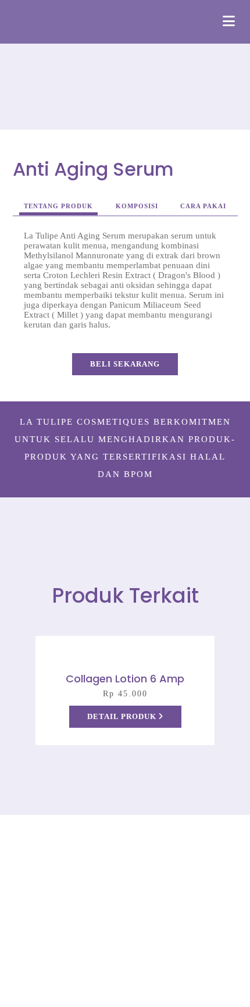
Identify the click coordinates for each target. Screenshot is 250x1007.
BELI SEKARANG (125, 364)
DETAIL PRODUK (123, 716)
